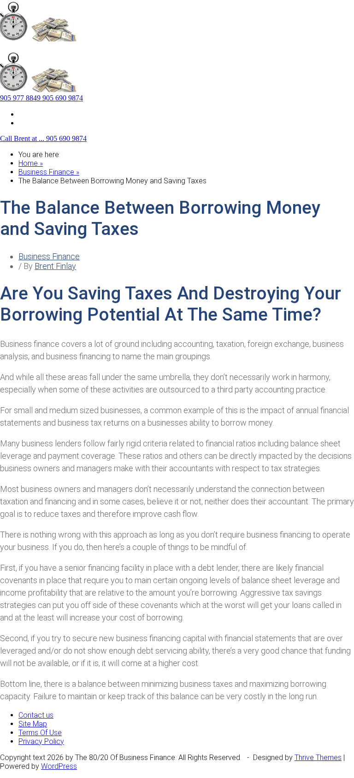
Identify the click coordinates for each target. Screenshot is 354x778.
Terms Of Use (40, 732)
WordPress (59, 766)
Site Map (32, 114)
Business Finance (49, 256)
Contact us (35, 122)
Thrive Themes (318, 757)
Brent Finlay (55, 266)
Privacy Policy (41, 741)
